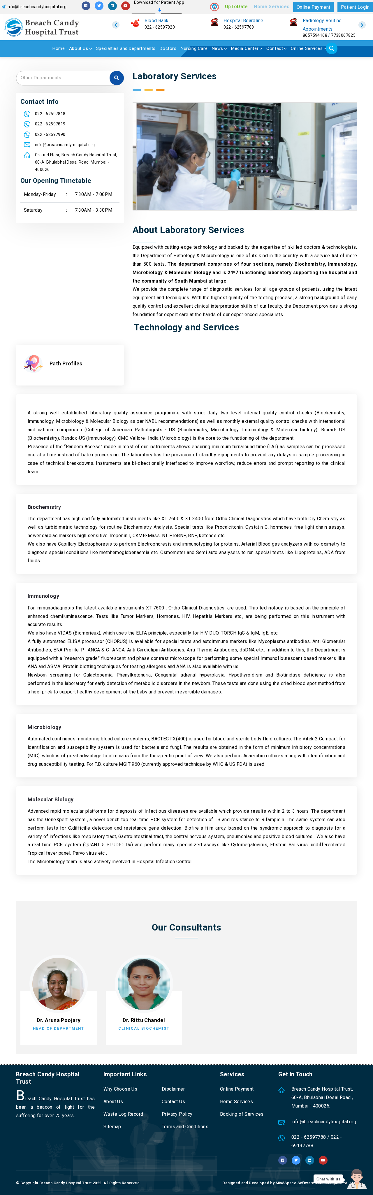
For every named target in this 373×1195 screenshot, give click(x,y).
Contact (274, 48)
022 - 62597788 (239, 27)
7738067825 (343, 35)
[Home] (49, 27)
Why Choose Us (120, 1089)
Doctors (168, 48)
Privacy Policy (177, 1114)
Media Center (244, 48)
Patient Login (355, 7)
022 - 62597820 (160, 27)
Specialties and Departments (126, 48)
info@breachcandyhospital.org (36, 6)
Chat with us (328, 1179)
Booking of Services (242, 1114)
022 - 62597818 (50, 113)
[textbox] (70, 77)
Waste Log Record (123, 1114)
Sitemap (112, 1126)
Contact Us (173, 1101)
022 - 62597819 (50, 124)
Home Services (271, 6)
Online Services (307, 48)
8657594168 (315, 35)
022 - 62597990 (50, 134)
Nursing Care (194, 48)
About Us (78, 48)
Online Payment (313, 7)
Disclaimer (173, 1089)
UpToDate (236, 6)
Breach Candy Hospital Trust (65, 1183)
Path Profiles (66, 363)
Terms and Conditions (185, 1126)
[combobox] (70, 78)
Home (58, 48)
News (217, 48)
